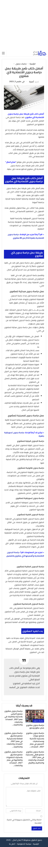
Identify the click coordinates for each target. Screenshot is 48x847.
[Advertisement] (24, 25)
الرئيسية (36, 844)
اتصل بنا (12, 844)
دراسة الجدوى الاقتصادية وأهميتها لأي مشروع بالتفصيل (25, 554)
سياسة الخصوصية (24, 844)
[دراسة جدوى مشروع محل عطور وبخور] (34, 716)
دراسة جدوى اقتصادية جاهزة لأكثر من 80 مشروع (26, 236)
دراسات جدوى (38, 720)
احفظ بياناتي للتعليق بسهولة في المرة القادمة (24, 821)
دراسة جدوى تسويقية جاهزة (24, 434)
